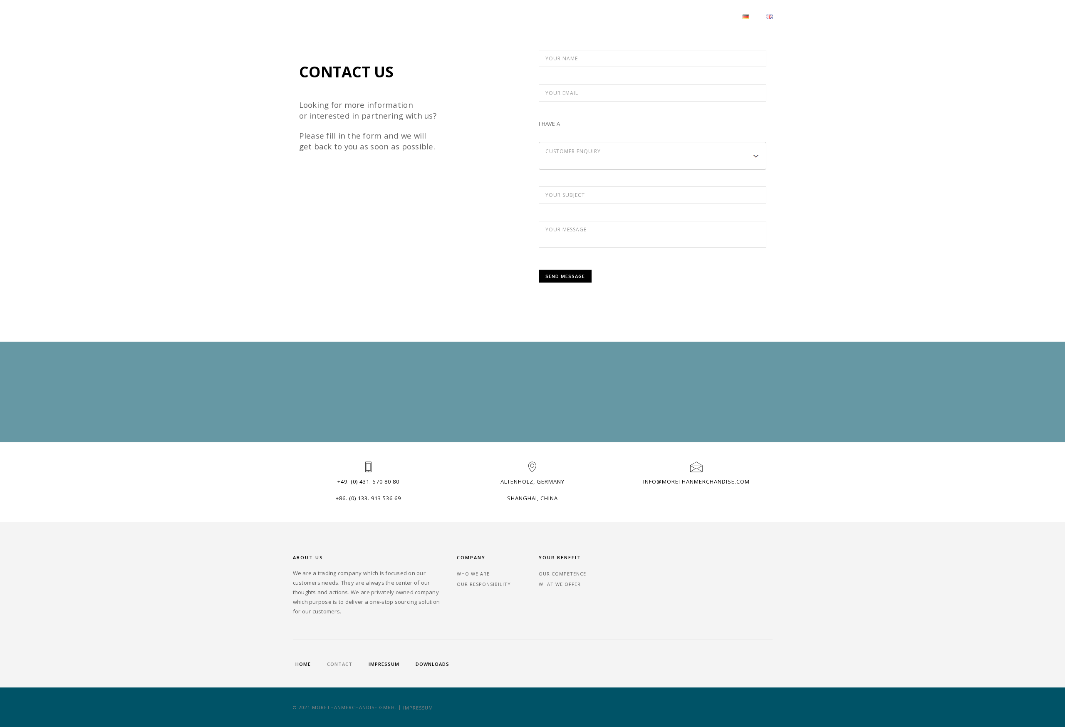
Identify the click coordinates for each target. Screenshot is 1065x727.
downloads (432, 664)
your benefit (621, 16)
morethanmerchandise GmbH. (354, 707)
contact (713, 16)
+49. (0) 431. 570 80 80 (368, 481)
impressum (384, 664)
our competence (562, 574)
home (303, 664)
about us (670, 16)
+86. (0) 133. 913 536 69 (368, 498)
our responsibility (484, 584)
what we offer (560, 584)
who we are (473, 574)
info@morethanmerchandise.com (696, 481)
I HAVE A (549, 123)
